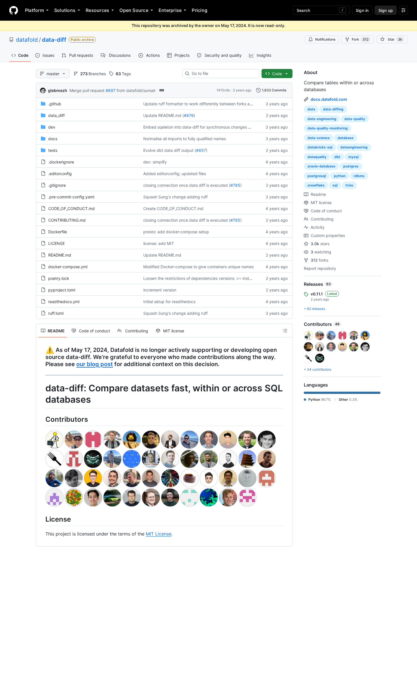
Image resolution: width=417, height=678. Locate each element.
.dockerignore (61, 161)
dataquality (317, 157)
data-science (319, 138)
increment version (159, 289)
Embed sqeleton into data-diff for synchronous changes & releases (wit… (210, 127)
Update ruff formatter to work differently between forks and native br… (209, 103)
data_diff (56, 115)
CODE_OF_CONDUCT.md (71, 208)
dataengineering (354, 147)
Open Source (133, 10)
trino (349, 185)
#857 (201, 150)
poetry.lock (58, 278)
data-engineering (322, 119)
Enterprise (170, 10)
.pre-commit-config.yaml (71, 196)
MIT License (158, 534)
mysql (353, 157)
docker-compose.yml (67, 266)
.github (54, 103)
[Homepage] (13, 10)
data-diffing (333, 109)
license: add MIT (158, 243)
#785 (235, 185)
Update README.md (162, 255)
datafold (27, 39)
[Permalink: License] (41, 519)
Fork (360, 39)
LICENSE (56, 243)
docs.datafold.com (329, 99)
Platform (34, 10)
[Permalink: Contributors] (41, 419)
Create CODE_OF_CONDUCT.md (173, 208)
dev (51, 127)
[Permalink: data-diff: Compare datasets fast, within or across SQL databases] (41, 394)
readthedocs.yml (63, 301)
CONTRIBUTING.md (67, 220)
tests (52, 150)
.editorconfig (60, 173)
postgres (351, 166)
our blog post (94, 364)
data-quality (354, 119)
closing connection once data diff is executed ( (186, 185)
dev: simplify (155, 161)
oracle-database (321, 166)
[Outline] (285, 330)
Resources (97, 10)
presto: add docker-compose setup (176, 231)
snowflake (316, 185)
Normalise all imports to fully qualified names (184, 138)
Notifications (325, 39)
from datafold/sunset (136, 90)
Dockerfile (57, 231)
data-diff (54, 39)
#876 (189, 115)
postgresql (317, 176)
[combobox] (223, 73)
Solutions (64, 10)
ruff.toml (56, 313)
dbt (337, 157)
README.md (59, 255)
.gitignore (57, 185)
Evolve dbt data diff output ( (169, 150)
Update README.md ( (163, 115)
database (345, 138)
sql (335, 185)
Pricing (199, 10)
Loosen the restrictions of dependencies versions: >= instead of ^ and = (209, 278)
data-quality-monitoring (328, 128)
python (340, 176)
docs (52, 138)
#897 (110, 90)
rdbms (359, 176)
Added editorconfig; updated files (174, 173)
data (311, 109)
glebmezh (57, 90)
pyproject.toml (61, 289)
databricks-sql (320, 147)
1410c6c (223, 90)
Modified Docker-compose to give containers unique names (198, 266)
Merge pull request (87, 90)
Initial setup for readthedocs (169, 301)
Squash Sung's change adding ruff (175, 196)
